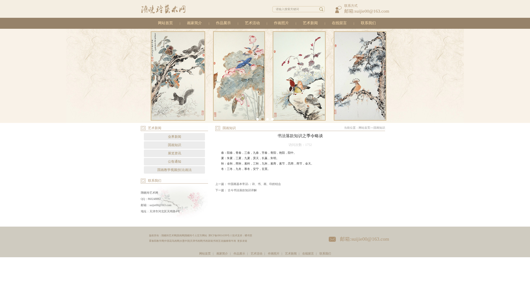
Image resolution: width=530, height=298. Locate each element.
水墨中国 (185, 240)
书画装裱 (208, 240)
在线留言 (339, 23)
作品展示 (223, 23)
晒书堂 (248, 235)
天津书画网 (196, 240)
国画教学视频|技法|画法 (174, 170)
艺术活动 (252, 23)
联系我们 (368, 23)
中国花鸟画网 (171, 240)
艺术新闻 (310, 23)
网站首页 (165, 23)
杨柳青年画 (230, 240)
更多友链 (242, 240)
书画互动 (218, 240)
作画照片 (281, 23)
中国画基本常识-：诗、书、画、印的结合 (254, 184)
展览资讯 (174, 153)
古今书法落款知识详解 (242, 190)
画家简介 (194, 23)
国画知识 (174, 145)
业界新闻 (174, 136)
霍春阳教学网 (156, 240)
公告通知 (174, 161)
